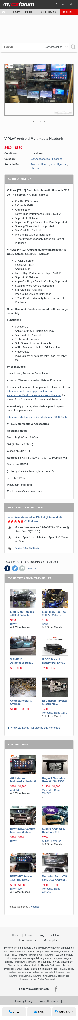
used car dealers (16, 972)
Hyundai (61, 164)
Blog (29, 12)
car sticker (59, 976)
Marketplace (52, 940)
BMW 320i (16, 888)
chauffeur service (48, 979)
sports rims (20, 951)
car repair (54, 951)
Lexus (66, 965)
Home (16, 935)
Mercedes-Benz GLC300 (51, 792)
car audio (68, 969)
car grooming (42, 951)
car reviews (19, 962)
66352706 (21, 547)
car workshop (32, 972)
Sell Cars (48, 12)
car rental (58, 969)
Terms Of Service (48, 1001)
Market (69, 12)
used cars (52, 958)
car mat (32, 955)
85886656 (34, 547)
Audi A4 (14, 790)
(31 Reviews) (31, 521)
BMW (13, 623)
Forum (15, 12)
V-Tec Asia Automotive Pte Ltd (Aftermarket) (35, 517)
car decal (64, 951)
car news (32, 962)
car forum (42, 948)
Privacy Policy (24, 1001)
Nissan (35, 168)
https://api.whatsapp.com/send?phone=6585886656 (37, 417)
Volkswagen (56, 965)
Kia (53, 164)
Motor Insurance (28, 940)
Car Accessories (40, 158)
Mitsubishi (9, 969)
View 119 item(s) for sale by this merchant (35, 727)
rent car (31, 951)
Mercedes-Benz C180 (54, 712)
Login (70, 4)
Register (60, 4)
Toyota (35, 164)
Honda (44, 164)
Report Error (33, 568)
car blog (44, 972)
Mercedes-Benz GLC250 (51, 890)
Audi (34, 965)
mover (34, 979)
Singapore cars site (21, 958)
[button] (70, 89)
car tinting (9, 951)
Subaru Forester (51, 840)
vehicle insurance (57, 972)
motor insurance (47, 955)
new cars (62, 958)
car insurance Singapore (41, 976)
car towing (22, 955)
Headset (57, 158)
